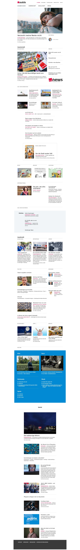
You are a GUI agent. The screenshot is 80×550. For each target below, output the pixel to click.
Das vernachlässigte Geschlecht (46, 465)
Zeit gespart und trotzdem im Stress (34, 126)
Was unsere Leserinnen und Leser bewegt (55, 337)
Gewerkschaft (32, 6)
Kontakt (20, 542)
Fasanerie (20, 395)
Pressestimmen (52, 58)
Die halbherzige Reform (32, 435)
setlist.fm (20, 383)
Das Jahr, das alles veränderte (39, 187)
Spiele (19, 391)
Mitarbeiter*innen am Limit (39, 303)
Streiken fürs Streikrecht (54, 196)
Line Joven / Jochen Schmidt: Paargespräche (52, 372)
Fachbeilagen (49, 2)
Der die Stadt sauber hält (44, 153)
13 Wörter (20, 394)
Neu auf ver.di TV (53, 67)
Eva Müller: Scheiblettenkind (49, 373)
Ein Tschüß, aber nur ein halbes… (31, 221)
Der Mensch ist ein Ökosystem (48, 444)
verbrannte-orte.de (22, 382)
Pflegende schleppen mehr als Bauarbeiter (34, 497)
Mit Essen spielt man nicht (55, 291)
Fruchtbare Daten (45, 501)
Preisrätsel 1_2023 (45, 515)
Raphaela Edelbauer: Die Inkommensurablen (53, 369)
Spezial (49, 6)
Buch (43, 353)
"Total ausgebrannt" (22, 253)
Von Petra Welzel (55, 39)
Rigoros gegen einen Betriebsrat (33, 118)
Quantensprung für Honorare (33, 90)
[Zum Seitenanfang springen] (69, 547)
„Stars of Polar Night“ (22, 337)
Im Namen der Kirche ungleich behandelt (27, 315)
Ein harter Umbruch (57, 102)
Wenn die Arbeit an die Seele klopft (48, 528)
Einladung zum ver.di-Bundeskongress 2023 (55, 73)
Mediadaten (32, 542)
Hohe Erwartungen (29, 213)
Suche (61, 2)
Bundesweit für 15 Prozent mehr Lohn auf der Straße (57, 91)
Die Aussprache (21, 369)
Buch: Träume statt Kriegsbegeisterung (47, 366)
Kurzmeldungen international (52, 187)
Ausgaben (43, 2)
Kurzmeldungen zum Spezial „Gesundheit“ (34, 458)
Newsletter (56, 2)
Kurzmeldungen (33, 102)
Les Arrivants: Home (47, 383)
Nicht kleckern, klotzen (54, 273)
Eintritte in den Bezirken (54, 62)
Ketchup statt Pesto (37, 277)
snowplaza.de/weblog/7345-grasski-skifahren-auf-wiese (28, 386)
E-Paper (38, 2)
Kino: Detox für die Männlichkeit (26, 367)
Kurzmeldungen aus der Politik (24, 290)
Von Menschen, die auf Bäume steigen (27, 372)
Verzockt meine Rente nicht (29, 35)
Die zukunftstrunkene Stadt (39, 253)
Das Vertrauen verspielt (54, 253)
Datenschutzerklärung (42, 542)
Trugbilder (35, 337)
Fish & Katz (21, 397)
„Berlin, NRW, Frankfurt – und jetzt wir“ (48, 483)
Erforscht (19, 297)
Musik (43, 379)
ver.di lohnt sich (29, 112)
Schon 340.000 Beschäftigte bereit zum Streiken (30, 74)
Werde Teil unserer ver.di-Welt (55, 52)
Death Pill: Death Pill (47, 382)
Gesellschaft (41, 6)
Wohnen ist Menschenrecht (55, 281)
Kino (18, 353)
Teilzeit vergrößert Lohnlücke (24, 273)
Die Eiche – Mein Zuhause (24, 373)
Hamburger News (29, 230)
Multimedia (20, 379)
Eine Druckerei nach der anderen (33, 133)
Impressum (25, 542)
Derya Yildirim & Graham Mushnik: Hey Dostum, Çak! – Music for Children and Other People (52, 386)
